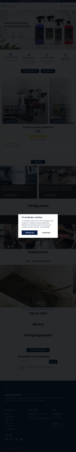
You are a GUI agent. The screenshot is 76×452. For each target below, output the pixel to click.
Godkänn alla (29, 232)
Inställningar (46, 232)
